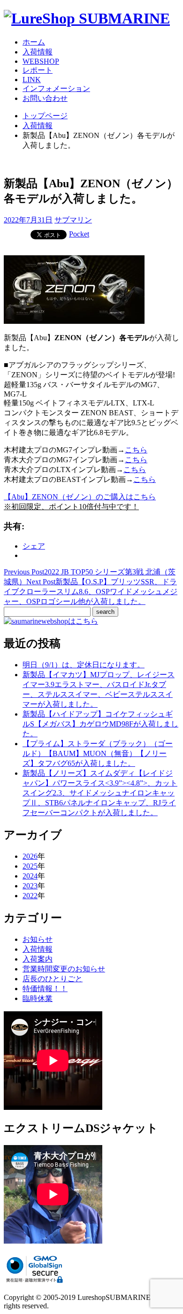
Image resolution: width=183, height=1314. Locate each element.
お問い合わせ (45, 98)
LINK (32, 80)
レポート (38, 70)
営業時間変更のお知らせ (64, 969)
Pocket (79, 234)
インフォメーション (56, 88)
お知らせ (38, 939)
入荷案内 (38, 959)
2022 (30, 896)
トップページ (45, 116)
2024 (30, 876)
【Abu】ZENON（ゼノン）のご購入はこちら (80, 497)
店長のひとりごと (53, 979)
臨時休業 (38, 998)
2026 (30, 856)
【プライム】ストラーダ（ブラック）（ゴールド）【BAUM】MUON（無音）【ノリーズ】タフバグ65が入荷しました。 (98, 753)
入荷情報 (38, 52)
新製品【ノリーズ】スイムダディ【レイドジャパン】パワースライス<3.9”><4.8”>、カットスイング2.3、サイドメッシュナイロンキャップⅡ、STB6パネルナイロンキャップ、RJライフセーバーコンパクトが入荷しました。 (100, 793)
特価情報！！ (45, 989)
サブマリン (73, 220)
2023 (30, 886)
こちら (136, 450)
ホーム (34, 42)
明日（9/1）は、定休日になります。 (84, 665)
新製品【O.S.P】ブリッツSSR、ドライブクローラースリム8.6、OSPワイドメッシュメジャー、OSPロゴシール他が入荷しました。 (90, 591)
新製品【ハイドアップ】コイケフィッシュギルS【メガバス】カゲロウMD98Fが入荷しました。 (100, 724)
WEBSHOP (41, 61)
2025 (30, 866)
